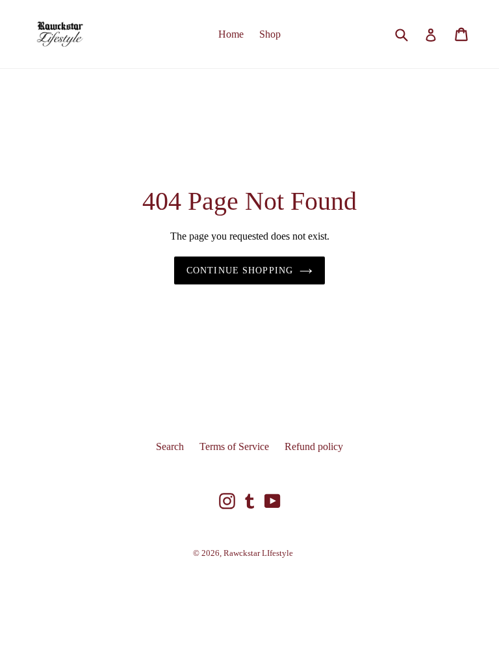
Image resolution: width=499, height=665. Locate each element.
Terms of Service (234, 446)
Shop (270, 34)
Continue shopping (239, 270)
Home (231, 34)
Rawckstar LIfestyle (258, 553)
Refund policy (314, 446)
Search (170, 446)
